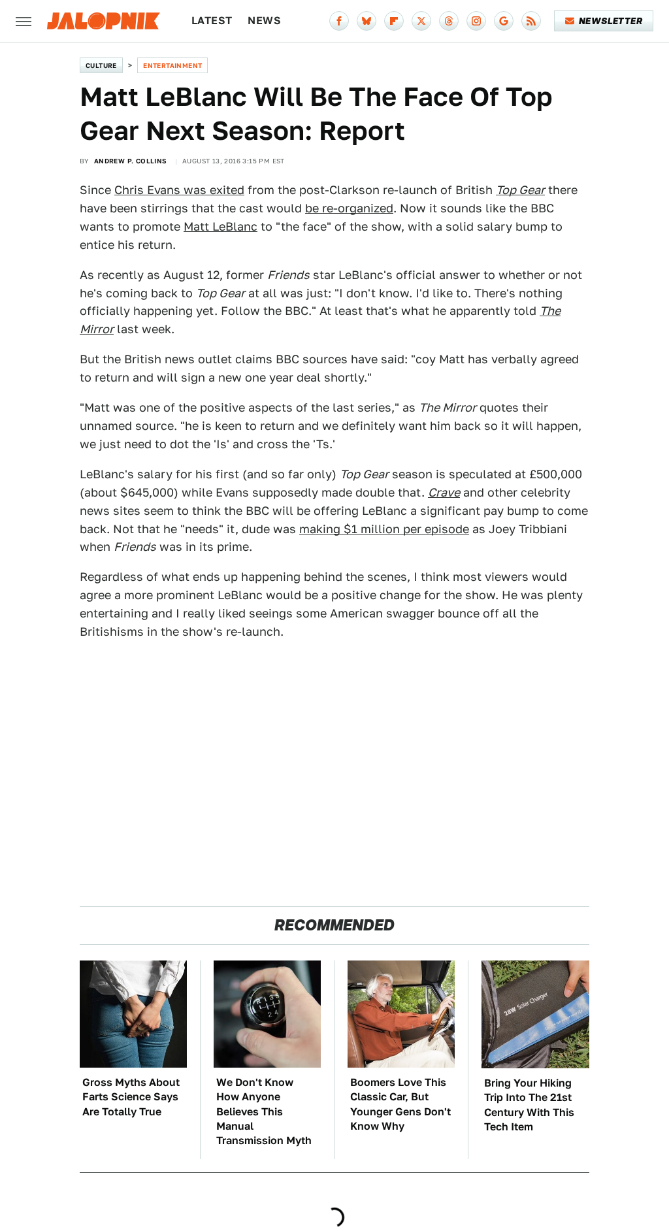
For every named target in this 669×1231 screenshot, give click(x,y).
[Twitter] (421, 21)
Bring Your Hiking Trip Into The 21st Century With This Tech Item (529, 1105)
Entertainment (172, 65)
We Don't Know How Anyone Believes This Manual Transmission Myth (264, 1111)
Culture (101, 65)
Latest (211, 20)
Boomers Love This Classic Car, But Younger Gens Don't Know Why (400, 1104)
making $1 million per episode (384, 529)
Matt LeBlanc (220, 226)
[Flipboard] (394, 21)
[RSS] (531, 21)
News (264, 20)
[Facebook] (339, 21)
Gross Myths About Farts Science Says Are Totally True (131, 1097)
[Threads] (449, 21)
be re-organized (349, 208)
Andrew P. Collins (130, 161)
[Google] (504, 21)
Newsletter (610, 20)
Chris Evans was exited (179, 190)
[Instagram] (476, 21)
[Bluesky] (366, 21)
